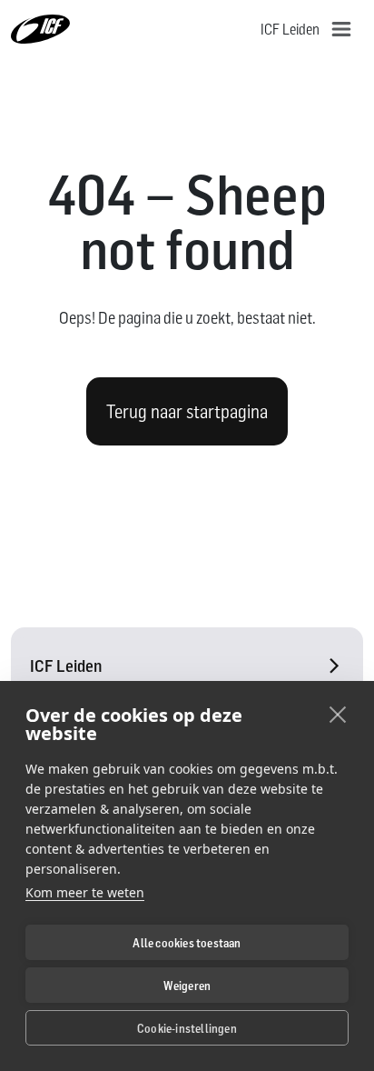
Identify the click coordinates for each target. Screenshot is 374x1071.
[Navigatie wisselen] (341, 29)
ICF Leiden (66, 666)
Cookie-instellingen (187, 1028)
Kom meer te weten (84, 892)
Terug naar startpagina (187, 412)
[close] (338, 713)
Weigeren (187, 985)
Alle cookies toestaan (187, 943)
